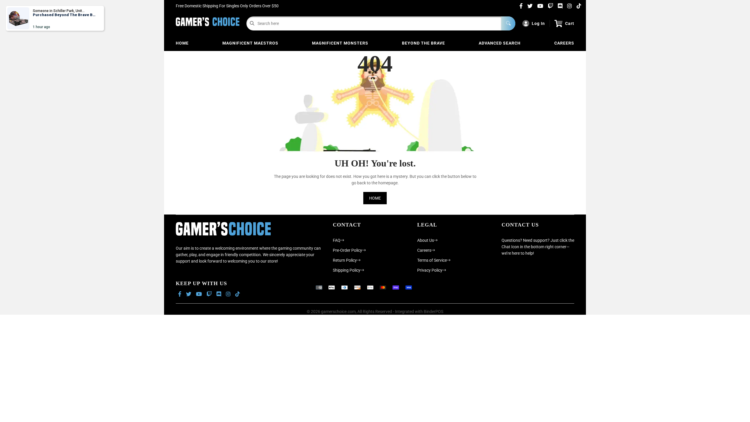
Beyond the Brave (423, 43)
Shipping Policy (346, 270)
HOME (375, 198)
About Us (425, 240)
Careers (564, 43)
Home (182, 43)
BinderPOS (433, 311)
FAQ (336, 240)
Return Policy (345, 260)
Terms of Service (432, 260)
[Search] (508, 23)
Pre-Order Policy (347, 250)
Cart (569, 23)
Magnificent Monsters (340, 43)
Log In (538, 23)
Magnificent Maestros (250, 43)
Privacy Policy (429, 270)
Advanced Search (500, 43)
